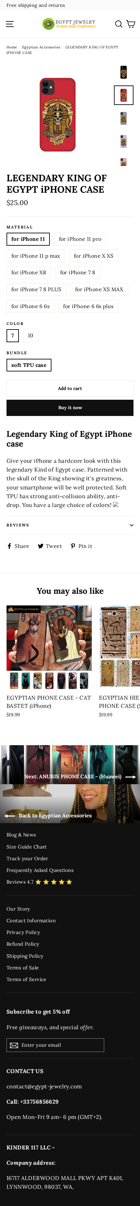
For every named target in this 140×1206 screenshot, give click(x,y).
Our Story (18, 909)
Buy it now (70, 407)
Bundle (17, 353)
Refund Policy (23, 944)
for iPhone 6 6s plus (88, 306)
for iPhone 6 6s (30, 306)
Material (20, 227)
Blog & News (21, 835)
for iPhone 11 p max (35, 256)
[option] (58, 114)
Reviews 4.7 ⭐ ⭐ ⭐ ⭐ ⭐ (40, 882)
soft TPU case (29, 365)
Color (15, 323)
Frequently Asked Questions (40, 870)
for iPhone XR (28, 272)
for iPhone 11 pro (80, 239)
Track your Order (27, 858)
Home (12, 47)
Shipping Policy (25, 956)
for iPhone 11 (28, 239)
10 (31, 335)
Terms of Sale (23, 968)
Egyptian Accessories (41, 47)
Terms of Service (27, 979)
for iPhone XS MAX (99, 289)
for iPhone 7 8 (77, 272)
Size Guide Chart (27, 847)
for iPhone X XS (93, 256)
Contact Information (31, 920)
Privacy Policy (23, 932)
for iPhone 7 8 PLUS (36, 289)
